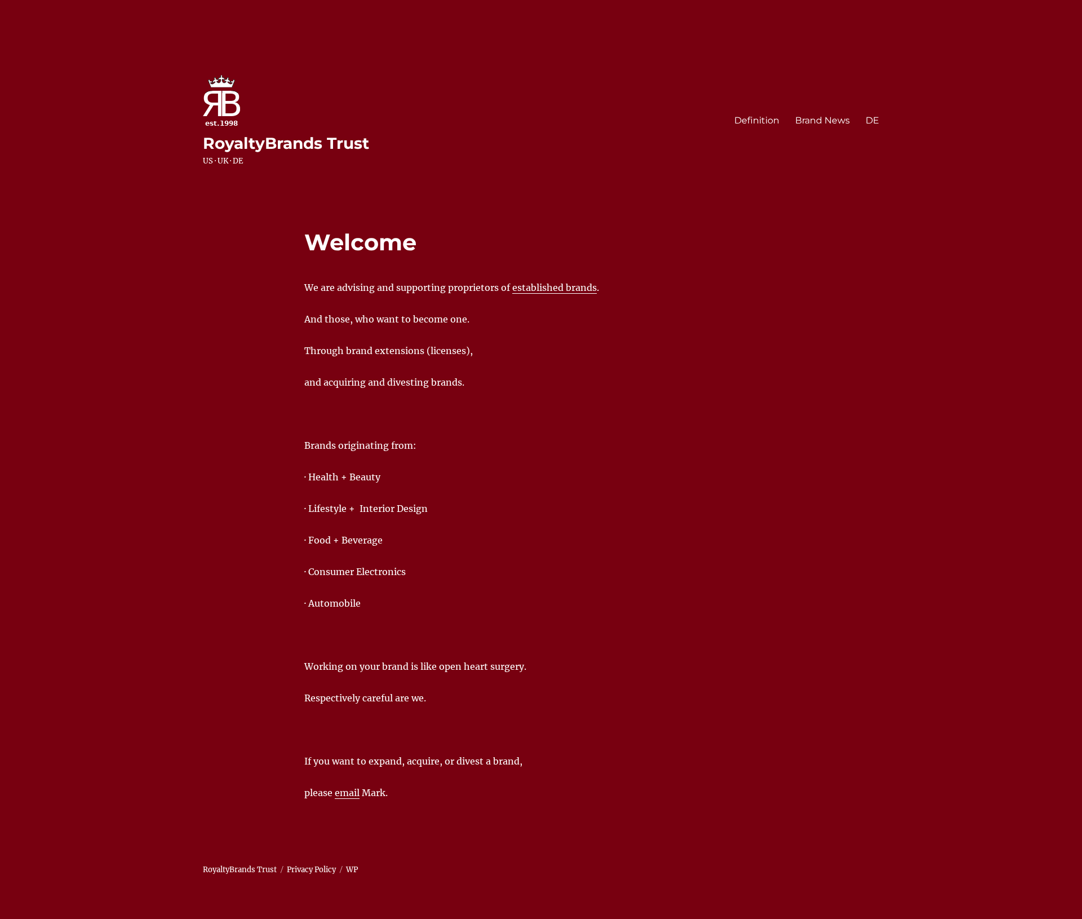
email (347, 792)
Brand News (822, 120)
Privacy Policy (311, 869)
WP (352, 869)
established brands (554, 287)
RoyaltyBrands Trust (286, 143)
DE (872, 120)
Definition (756, 120)
